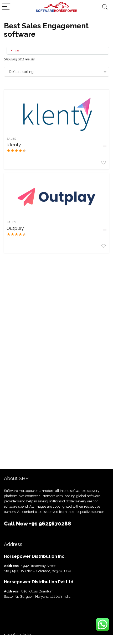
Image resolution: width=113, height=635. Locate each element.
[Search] (105, 7)
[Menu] (6, 7)
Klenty (14, 144)
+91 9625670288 (50, 524)
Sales (11, 138)
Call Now (16, 524)
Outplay (15, 228)
